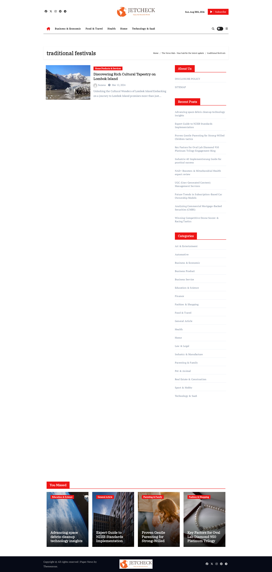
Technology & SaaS (143, 28)
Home (123, 28)
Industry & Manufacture (189, 354)
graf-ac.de (180, 457)
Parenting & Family (186, 362)
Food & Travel (94, 28)
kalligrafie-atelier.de (186, 439)
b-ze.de (179, 448)
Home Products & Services (108, 68)
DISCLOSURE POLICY (187, 79)
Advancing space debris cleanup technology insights (66, 536)
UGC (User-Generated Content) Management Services (193, 184)
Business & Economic (68, 28)
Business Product (185, 271)
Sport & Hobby (183, 387)
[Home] (48, 28)
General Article (183, 321)
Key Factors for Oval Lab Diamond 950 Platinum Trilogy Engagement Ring (197, 149)
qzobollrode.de (183, 417)
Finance (179, 296)
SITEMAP (180, 87)
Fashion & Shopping (187, 304)
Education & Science (187, 287)
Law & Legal (182, 346)
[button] (227, 28)
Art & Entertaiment (186, 246)
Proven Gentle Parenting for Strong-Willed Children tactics (155, 538)
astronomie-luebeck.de (188, 453)
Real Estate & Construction (190, 379)
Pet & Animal (183, 371)
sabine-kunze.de (184, 435)
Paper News (86, 562)
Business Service (184, 279)
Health (112, 28)
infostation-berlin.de (187, 430)
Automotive (182, 254)
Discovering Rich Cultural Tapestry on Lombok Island (125, 76)
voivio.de (180, 462)
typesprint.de (182, 444)
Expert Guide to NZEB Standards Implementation (193, 125)
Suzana (102, 84)
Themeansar (50, 566)
